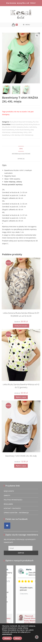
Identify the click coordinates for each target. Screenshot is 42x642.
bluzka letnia (28, 124)
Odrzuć (17, 638)
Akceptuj (7, 638)
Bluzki (12, 122)
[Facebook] (7, 526)
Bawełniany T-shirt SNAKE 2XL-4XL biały (21, 456)
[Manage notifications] (37, 637)
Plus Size (36, 122)
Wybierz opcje (21, 397)
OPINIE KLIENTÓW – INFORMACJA (16, 513)
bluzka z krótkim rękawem (14, 127)
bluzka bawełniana (17, 124)
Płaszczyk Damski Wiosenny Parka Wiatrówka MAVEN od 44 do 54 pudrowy (24, 620)
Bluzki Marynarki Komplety (23, 122)
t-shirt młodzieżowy (26, 135)
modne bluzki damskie (22, 130)
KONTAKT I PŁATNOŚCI (12, 508)
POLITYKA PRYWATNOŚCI (13, 500)
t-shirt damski (15, 135)
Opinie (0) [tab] (21, 159)
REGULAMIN (8, 504)
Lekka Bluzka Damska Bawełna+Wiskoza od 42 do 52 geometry (21, 386)
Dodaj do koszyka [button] (21, 326)
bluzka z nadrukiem (30, 127)
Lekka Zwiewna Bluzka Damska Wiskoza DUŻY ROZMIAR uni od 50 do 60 (21, 314)
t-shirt (25, 132)
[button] (37, 35)
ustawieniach (7, 634)
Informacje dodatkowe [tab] (21, 154)
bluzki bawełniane (8, 130)
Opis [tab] (21, 149)
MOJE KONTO (9, 491)
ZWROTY (7, 495)
